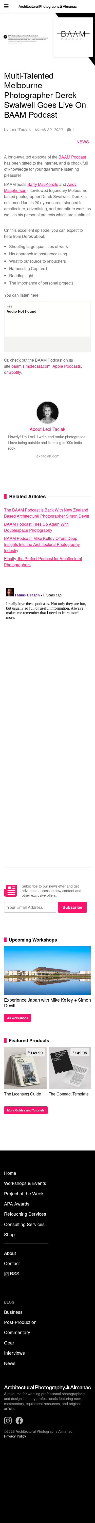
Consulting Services (24, 1224)
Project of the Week (24, 1193)
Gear (9, 1342)
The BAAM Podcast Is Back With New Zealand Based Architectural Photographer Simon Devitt (46, 513)
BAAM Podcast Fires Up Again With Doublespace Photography (36, 527)
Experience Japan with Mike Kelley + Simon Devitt (47, 1002)
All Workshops (17, 1018)
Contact (12, 1263)
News (83, 142)
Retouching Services (25, 1213)
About (10, 1253)
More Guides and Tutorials (26, 1110)
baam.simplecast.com (30, 366)
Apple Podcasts (66, 366)
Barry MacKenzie (42, 184)
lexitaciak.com (48, 455)
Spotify (15, 372)
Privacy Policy (15, 1436)
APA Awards (16, 1203)
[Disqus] (47, 649)
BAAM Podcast (72, 157)
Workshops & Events (25, 1183)
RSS (14, 1273)
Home (10, 1173)
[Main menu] (6, 6)
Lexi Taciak (20, 129)
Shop (9, 1234)
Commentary (17, 1332)
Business (13, 1311)
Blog (9, 1302)
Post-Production (20, 1322)
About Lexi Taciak (47, 429)
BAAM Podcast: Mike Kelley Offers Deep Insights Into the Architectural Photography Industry (42, 544)
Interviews (14, 1352)
